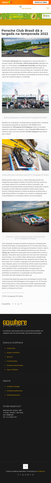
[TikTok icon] (33, 475)
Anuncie (9, 357)
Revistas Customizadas (15, 365)
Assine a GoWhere (13, 352)
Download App (12, 361)
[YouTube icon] (20, 475)
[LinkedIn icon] (23, 475)
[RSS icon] (30, 475)
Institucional (11, 348)
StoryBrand (41, 471)
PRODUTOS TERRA (41, 2)
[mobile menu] (48, 8)
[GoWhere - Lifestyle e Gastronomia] (25, 8)
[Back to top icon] (25, 466)
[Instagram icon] (25, 475)
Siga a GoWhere (12, 370)
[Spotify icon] (28, 475)
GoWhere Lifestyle (13, 386)
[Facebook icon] (18, 475)
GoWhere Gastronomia (15, 391)
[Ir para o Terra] (7, 2)
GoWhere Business (13, 395)
